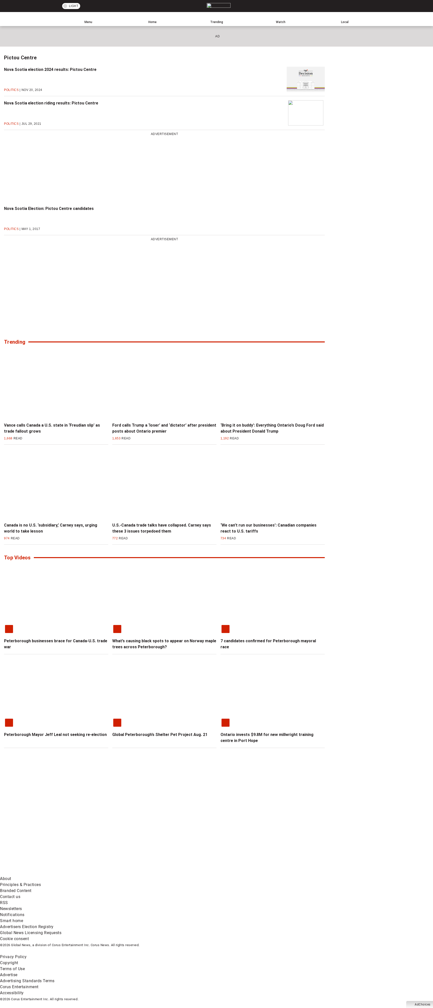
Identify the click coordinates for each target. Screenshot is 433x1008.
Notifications (12, 914)
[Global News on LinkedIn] (38, 872)
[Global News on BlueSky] (266, 872)
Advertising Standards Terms (27, 980)
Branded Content (16, 890)
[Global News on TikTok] (114, 872)
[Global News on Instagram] (266, 833)
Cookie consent (14, 938)
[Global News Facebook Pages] (38, 833)
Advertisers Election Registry (27, 926)
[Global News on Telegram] (191, 872)
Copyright (9, 962)
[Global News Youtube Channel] (191, 833)
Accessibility (12, 992)
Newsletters (11, 908)
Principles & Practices (20, 884)
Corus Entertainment (19, 986)
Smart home (11, 920)
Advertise (9, 974)
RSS (4, 902)
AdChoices (422, 1004)
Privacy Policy (13, 956)
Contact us (10, 896)
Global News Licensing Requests (30, 932)
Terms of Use (12, 968)
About (5, 878)
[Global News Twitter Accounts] (114, 833)
